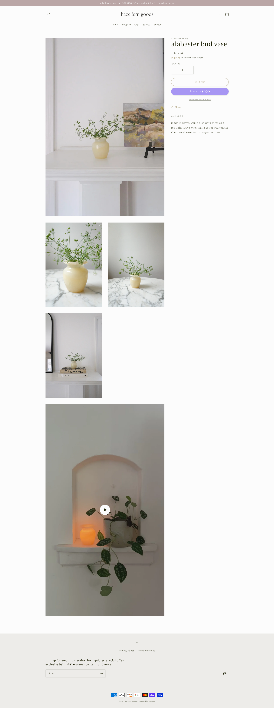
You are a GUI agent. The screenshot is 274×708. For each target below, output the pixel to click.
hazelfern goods (131, 701)
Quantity (175, 63)
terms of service (146, 650)
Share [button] (178, 107)
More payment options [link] (200, 99)
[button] (49, 14)
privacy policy (126, 650)
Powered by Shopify (147, 701)
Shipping (175, 57)
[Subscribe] (101, 673)
